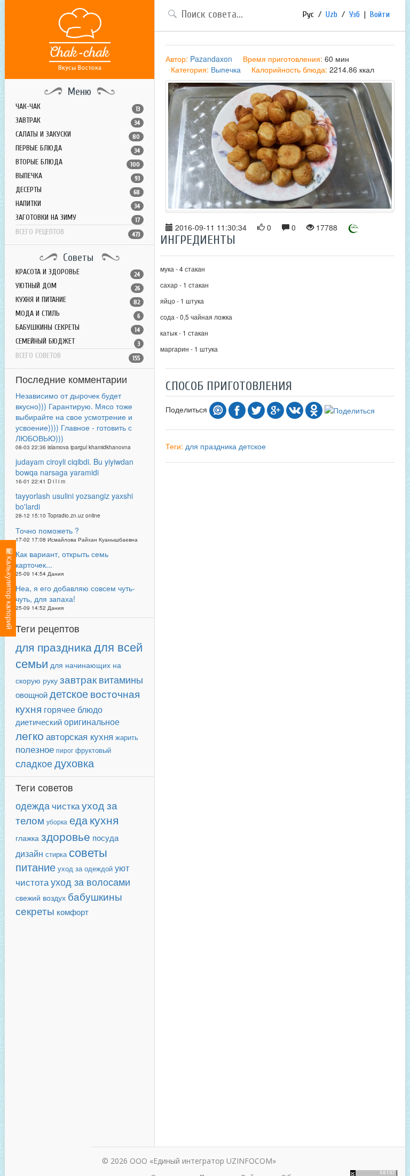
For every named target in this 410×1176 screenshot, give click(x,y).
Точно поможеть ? (47, 530)
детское (69, 693)
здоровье (65, 836)
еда (78, 820)
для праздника (53, 647)
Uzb (331, 14)
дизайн (29, 853)
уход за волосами (90, 881)
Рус (308, 14)
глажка (27, 838)
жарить (126, 737)
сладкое (33, 763)
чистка (66, 805)
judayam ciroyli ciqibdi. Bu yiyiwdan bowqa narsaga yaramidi (74, 467)
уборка (56, 821)
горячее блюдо (73, 709)
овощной (31, 694)
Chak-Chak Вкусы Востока (80, 39)
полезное (34, 749)
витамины (121, 679)
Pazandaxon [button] (211, 58)
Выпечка (226, 69)
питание (35, 867)
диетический (38, 721)
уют (122, 867)
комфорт (73, 911)
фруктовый (93, 750)
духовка (74, 763)
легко (29, 735)
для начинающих (80, 664)
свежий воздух (40, 897)
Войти (380, 14)
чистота (32, 882)
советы (88, 852)
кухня (104, 820)
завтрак (78, 679)
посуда (105, 837)
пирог (64, 749)
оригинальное (92, 721)
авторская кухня (79, 736)
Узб (354, 14)
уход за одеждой (85, 868)
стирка (56, 854)
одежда (32, 805)
